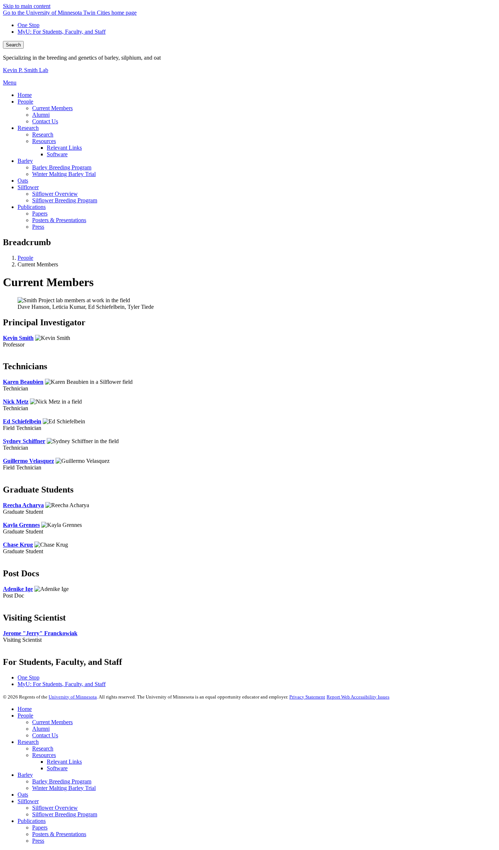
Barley (25, 775)
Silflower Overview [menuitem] (55, 194)
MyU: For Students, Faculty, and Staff (62, 32)
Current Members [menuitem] (52, 108)
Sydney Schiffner (24, 441)
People (25, 258)
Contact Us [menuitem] (45, 121)
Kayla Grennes (21, 525)
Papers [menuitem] (39, 213)
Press (38, 841)
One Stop (28, 25)
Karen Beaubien (23, 382)
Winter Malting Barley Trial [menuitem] (64, 174)
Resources (44, 755)
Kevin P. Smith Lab (25, 70)
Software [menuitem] (57, 154)
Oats (23, 794)
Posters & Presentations (59, 834)
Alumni (41, 729)
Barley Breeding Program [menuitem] (61, 167)
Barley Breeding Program (61, 781)
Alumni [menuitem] (41, 115)
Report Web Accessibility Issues (358, 697)
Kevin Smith (18, 338)
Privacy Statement (307, 697)
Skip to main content (26, 6)
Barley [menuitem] (25, 161)
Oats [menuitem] (23, 180)
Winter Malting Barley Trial (64, 788)
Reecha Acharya (23, 505)
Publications (32, 821)
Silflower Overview (55, 808)
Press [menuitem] (38, 227)
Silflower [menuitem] (28, 187)
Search (13, 45)
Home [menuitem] (25, 95)
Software (57, 768)
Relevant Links (64, 762)
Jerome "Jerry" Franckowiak (40, 633)
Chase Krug (18, 545)
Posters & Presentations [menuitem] (59, 220)
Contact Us (45, 735)
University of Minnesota (73, 697)
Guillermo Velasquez (28, 461)
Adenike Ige (18, 589)
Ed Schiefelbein (22, 421)
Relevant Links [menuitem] (64, 148)
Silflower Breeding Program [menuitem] (64, 200)
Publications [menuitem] (32, 207)
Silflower (28, 801)
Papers (39, 827)
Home (25, 709)
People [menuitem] (25, 101)
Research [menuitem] (28, 128)
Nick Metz (15, 401)
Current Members (52, 722)
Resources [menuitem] (44, 141)
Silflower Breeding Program (64, 814)
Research (28, 742)
